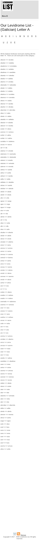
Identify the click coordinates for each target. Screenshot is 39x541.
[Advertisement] (19, 472)
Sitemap (23, 535)
